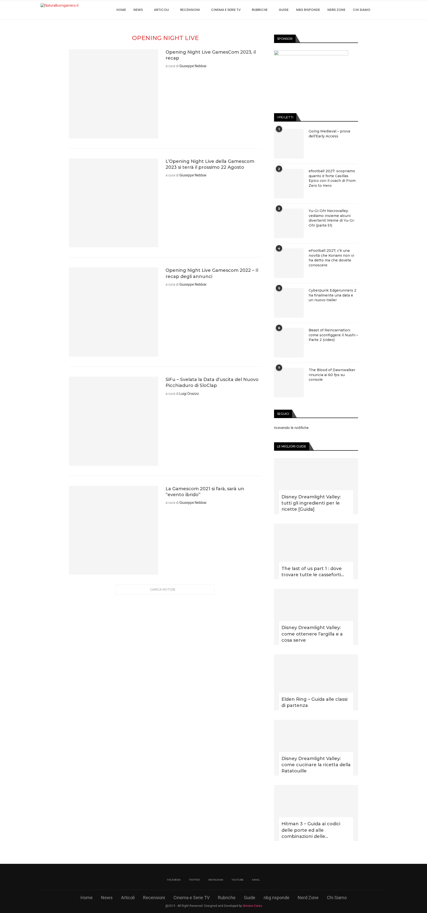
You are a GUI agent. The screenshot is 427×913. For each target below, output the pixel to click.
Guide (284, 9)
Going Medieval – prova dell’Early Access (329, 133)
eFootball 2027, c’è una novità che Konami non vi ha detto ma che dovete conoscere (331, 257)
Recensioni (190, 9)
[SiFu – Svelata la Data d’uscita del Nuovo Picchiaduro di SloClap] (113, 421)
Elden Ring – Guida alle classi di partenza (314, 702)
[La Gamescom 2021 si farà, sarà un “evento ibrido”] (113, 530)
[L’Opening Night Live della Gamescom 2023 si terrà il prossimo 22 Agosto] (113, 203)
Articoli (161, 9)
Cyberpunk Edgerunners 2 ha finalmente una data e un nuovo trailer (332, 295)
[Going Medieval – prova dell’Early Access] (289, 144)
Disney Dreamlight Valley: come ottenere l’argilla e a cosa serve (312, 634)
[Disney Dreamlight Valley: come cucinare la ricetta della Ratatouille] (316, 748)
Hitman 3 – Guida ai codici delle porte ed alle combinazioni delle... (310, 830)
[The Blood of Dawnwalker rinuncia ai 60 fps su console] (289, 382)
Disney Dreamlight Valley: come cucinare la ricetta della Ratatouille (316, 765)
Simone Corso (252, 906)
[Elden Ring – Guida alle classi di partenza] (316, 682)
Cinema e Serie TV (226, 9)
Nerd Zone (336, 9)
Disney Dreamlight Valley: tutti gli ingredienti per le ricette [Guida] (311, 503)
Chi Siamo (361, 9)
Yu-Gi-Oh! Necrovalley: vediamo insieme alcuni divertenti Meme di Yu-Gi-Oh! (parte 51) (332, 218)
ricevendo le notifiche (291, 427)
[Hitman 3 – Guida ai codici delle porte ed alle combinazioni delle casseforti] (316, 813)
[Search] (384, 10)
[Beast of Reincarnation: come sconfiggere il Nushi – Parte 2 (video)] (289, 343)
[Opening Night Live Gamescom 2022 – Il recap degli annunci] (113, 312)
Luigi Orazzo (189, 394)
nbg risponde (308, 9)
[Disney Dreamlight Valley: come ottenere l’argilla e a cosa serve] (316, 617)
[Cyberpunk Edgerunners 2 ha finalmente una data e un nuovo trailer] (289, 303)
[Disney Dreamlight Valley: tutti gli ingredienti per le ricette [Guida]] (316, 486)
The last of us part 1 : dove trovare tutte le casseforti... (312, 571)
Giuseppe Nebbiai (192, 66)
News (138, 9)
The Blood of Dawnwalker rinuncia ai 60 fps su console (332, 375)
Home (121, 9)
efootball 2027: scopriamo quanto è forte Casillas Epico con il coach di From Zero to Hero (332, 178)
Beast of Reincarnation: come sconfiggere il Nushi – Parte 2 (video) (333, 335)
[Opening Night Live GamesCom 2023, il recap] (113, 93)
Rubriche (260, 9)
